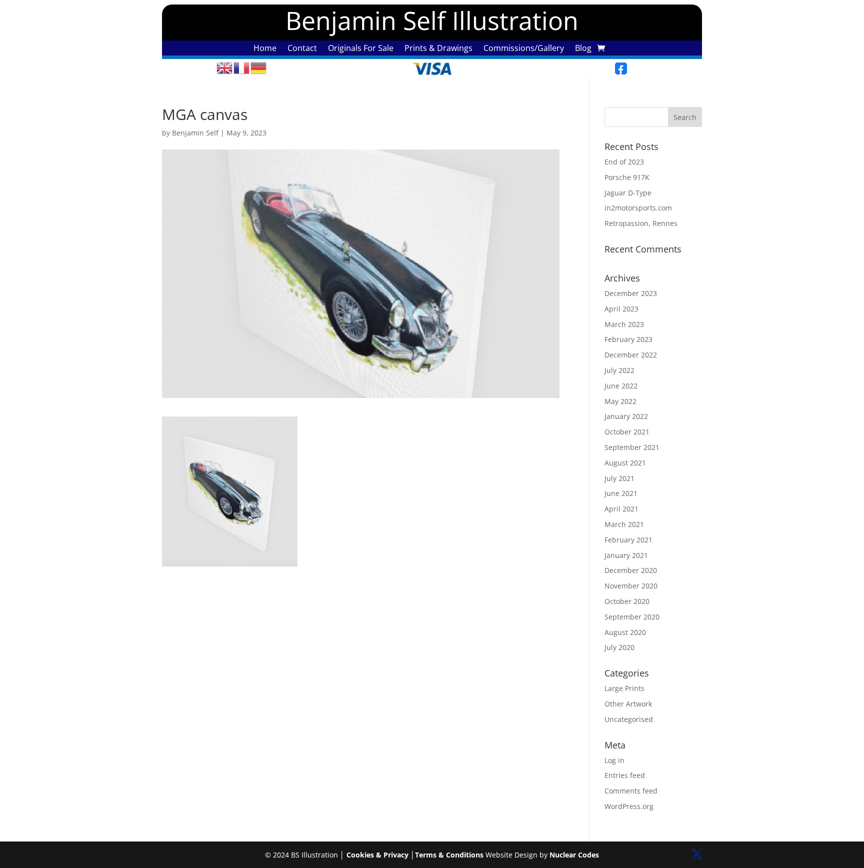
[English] (225, 67)
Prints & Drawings (438, 49)
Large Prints (624, 688)
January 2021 (626, 555)
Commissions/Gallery (524, 49)
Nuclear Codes (574, 855)
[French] (242, 67)
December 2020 (630, 570)
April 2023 (621, 309)
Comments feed (631, 791)
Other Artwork (628, 703)
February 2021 (628, 539)
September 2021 (632, 447)
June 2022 (621, 385)
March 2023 (624, 324)
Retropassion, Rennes (641, 223)
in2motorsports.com (638, 207)
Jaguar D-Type (628, 193)
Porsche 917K (627, 177)
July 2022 (619, 370)
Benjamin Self (195, 133)
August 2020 (625, 632)
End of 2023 (624, 161)
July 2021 (619, 478)
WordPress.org (629, 806)
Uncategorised (628, 719)
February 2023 (628, 339)
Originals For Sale (361, 49)
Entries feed (624, 775)
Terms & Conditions (449, 855)
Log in (614, 760)
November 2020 (631, 585)
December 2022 (630, 355)
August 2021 (625, 463)
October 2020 (627, 601)
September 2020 (632, 617)
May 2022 (620, 401)
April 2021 (621, 509)
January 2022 (626, 416)
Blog (583, 49)
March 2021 (624, 524)
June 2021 (621, 493)
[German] (259, 67)
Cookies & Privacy (377, 855)
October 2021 (627, 431)
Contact (302, 49)
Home (265, 49)
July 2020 (619, 647)
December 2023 (630, 293)
